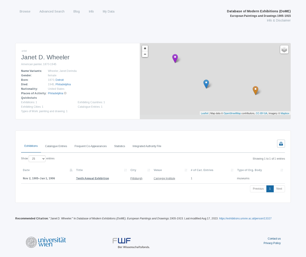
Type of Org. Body (249, 170)
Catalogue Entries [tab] (56, 146)
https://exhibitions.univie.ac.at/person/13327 (245, 218)
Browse (25, 11)
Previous (258, 188)
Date (26, 170)
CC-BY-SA (261, 113)
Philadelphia (63, 84)
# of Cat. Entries (202, 170)
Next (279, 188)
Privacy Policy (272, 243)
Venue (158, 170)
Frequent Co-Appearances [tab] (91, 146)
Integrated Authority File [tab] (147, 146)
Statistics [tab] (119, 146)
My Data (108, 11)
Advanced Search (52, 11)
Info (91, 11)
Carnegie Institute (164, 178)
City (133, 170)
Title (79, 170)
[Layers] (284, 49)
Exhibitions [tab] (31, 146)
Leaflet (204, 113)
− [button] (145, 54)
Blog (76, 11)
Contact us (274, 238)
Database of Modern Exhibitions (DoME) (259, 13)
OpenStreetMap (232, 113)
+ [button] (145, 48)
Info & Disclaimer (279, 20)
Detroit (60, 79)
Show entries (37, 158)
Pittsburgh (136, 178)
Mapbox (285, 113)
